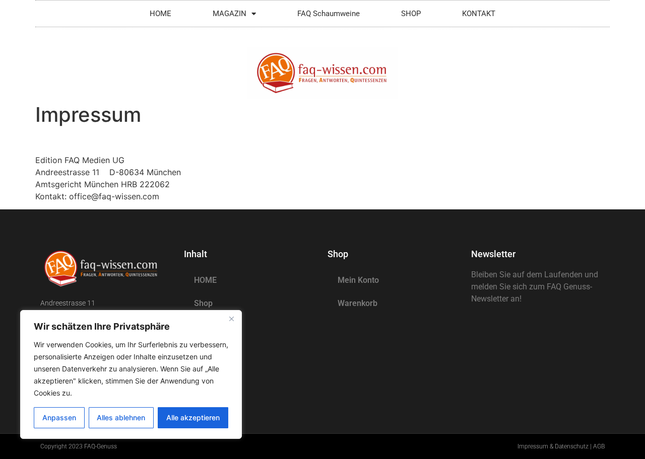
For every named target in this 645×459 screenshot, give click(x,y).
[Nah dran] (231, 319)
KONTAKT (478, 13)
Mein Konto (358, 280)
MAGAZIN (229, 13)
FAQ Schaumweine (328, 13)
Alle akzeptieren (193, 417)
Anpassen (59, 417)
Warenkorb (357, 303)
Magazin (209, 326)
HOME (160, 13)
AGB (599, 446)
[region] (131, 374)
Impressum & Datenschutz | (555, 446)
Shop (203, 303)
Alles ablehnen (121, 417)
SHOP (411, 13)
